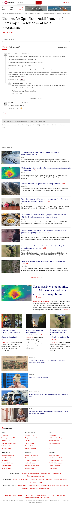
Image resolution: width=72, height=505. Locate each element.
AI (21, 235)
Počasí (23, 172)
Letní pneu (55, 485)
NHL (50, 448)
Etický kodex (51, 495)
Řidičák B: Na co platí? (56, 463)
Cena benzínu (57, 473)
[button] (11, 157)
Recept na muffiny (7, 458)
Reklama (20, 495)
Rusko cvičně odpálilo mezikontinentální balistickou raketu (34, 332)
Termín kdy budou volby (9, 443)
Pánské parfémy (44, 488)
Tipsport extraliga (54, 440)
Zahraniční (24, 186)
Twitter (14, 495)
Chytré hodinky (33, 488)
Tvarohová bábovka (7, 463)
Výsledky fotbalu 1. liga (56, 438)
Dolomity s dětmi (30, 468)
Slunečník (41, 479)
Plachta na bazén (23, 479)
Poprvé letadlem (30, 458)
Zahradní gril (32, 482)
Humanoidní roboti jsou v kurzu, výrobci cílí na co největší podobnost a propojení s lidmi (44, 231)
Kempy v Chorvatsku (31, 455)
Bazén (15, 479)
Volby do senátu (6, 446)
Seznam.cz (66, 2)
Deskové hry (64, 485)
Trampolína (33, 479)
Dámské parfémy (46, 485)
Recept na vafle (6, 465)
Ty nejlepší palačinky (8, 455)
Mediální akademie (40, 495)
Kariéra (27, 495)
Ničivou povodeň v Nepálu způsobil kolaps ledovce (40, 183)
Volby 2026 (5, 435)
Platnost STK (53, 468)
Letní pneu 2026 (54, 455)
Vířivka (40, 482)
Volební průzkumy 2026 (8, 438)
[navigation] (2, 2)
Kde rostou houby (46, 473)
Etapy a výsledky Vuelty (32, 438)
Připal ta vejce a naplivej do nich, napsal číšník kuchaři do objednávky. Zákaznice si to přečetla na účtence (43, 215)
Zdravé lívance (6, 460)
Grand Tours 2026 (30, 448)
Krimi (22, 157)
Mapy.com (24, 473)
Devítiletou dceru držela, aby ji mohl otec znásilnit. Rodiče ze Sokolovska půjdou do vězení (44, 200)
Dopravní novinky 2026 (56, 460)
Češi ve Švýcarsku (30, 463)
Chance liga (52, 435)
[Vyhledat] (39, 2)
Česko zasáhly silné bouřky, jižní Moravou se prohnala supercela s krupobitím (45, 169)
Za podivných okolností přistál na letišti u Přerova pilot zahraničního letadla (42, 153)
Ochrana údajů (61, 495)
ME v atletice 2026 (54, 443)
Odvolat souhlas (28, 497)
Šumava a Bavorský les (32, 460)
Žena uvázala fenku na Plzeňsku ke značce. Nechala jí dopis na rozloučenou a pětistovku (45, 246)
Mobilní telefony (22, 485)
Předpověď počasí (33, 473)
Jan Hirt (27, 440)
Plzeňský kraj (25, 250)
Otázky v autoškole (54, 465)
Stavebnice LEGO (34, 485)
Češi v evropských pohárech (35, 476)
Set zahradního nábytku (60, 479)
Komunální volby (6, 448)
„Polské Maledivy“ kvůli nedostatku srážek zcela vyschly (43, 261)
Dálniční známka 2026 (55, 458)
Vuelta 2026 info (30, 435)
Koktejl (23, 219)
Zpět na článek (8, 32)
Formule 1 (52, 446)
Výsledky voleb (6, 440)
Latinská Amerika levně (32, 465)
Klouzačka (48, 479)
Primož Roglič (29, 446)
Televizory (24, 488)
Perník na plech (6, 468)
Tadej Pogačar (29, 443)
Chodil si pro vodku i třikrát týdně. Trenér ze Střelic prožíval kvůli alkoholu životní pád (11, 333)
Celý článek (66, 310)
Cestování (24, 266)
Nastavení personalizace (41, 497)
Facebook (8, 495)
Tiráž (32, 495)
